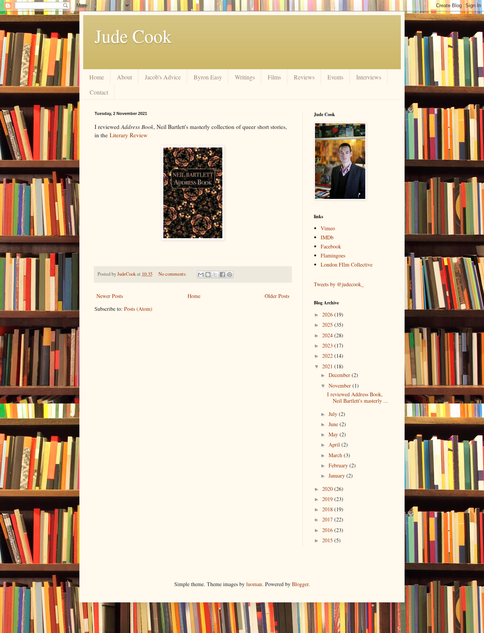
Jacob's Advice (163, 77)
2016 (328, 530)
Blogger (300, 584)
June (334, 424)
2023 (328, 345)
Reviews (304, 77)
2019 (328, 499)
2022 (328, 355)
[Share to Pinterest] (229, 274)
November (340, 385)
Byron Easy (208, 77)
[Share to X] (215, 274)
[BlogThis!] (208, 274)
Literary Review (128, 135)
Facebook (331, 246)
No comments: (173, 274)
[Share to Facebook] (222, 274)
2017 (328, 519)
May (334, 434)
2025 (328, 324)
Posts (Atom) (138, 308)
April (335, 444)
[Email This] (201, 274)
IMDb (327, 237)
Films (274, 77)
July (334, 413)
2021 (328, 366)
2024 (328, 335)
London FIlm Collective (346, 264)
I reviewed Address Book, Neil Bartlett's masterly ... (357, 397)
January (337, 475)
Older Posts (277, 295)
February (339, 465)
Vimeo (328, 228)
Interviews (368, 77)
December (340, 375)
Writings (245, 77)
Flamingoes (333, 255)
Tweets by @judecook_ (339, 284)
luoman (254, 584)
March (336, 455)
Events (335, 77)
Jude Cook (133, 35)
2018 (328, 509)
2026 (328, 314)
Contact (99, 92)
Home (96, 77)
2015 (328, 540)
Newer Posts (109, 295)
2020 (328, 488)
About (124, 77)
